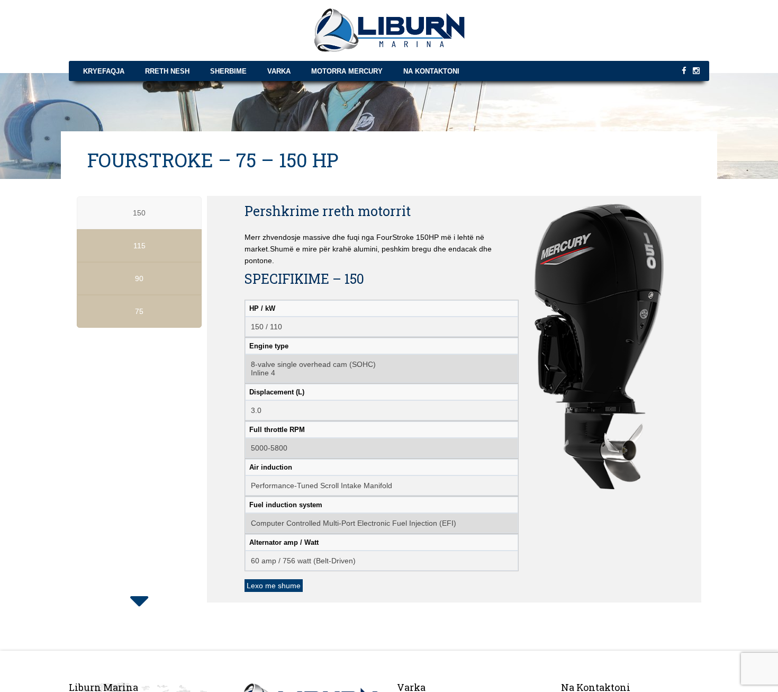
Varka (279, 71)
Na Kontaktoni (431, 71)
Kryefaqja (103, 71)
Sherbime (228, 71)
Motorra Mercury (347, 71)
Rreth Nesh (167, 71)
